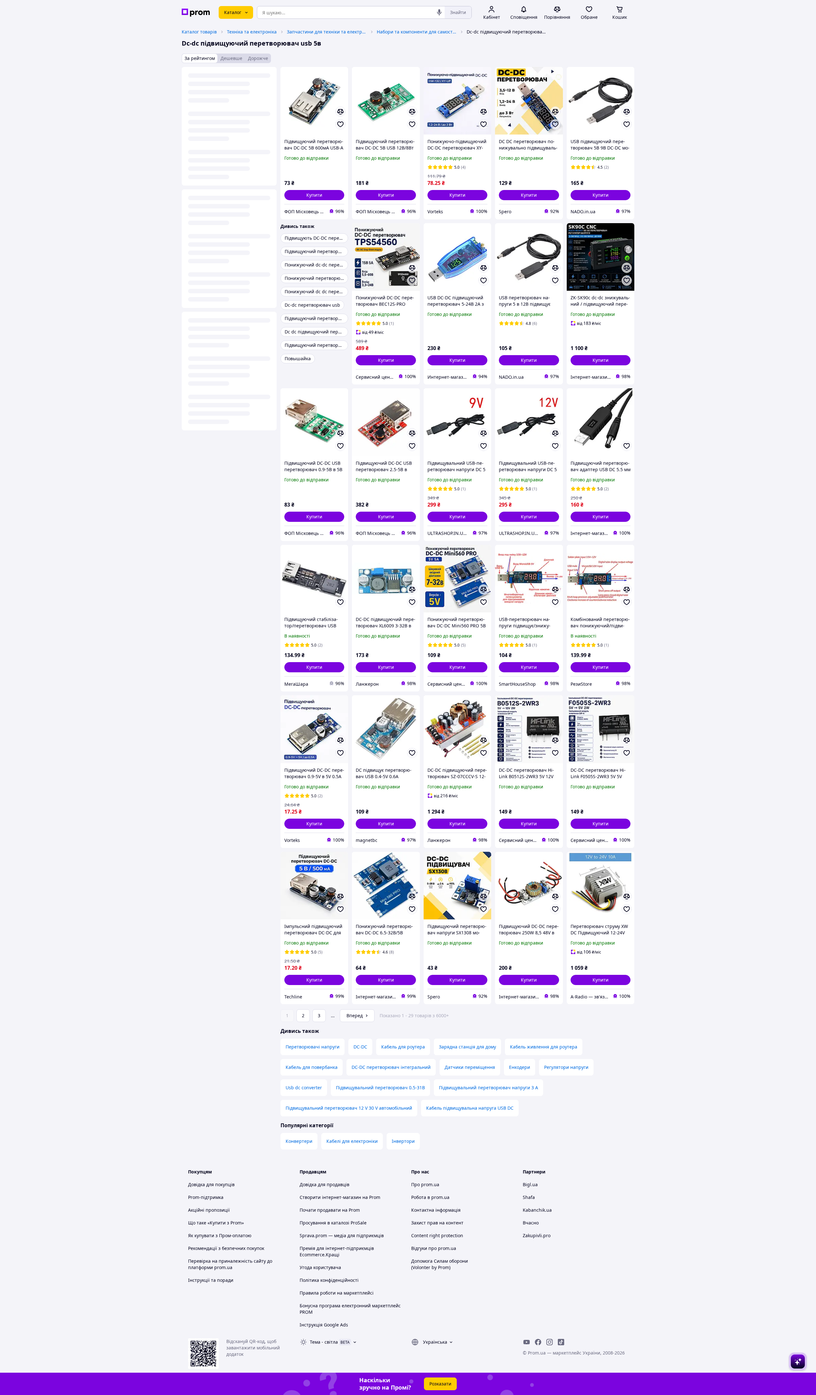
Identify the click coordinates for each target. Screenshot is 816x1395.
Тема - (324, 1342)
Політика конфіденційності (329, 1280)
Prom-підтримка (205, 1197)
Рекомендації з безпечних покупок (226, 1248)
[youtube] (526, 1342)
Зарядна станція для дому (467, 1047)
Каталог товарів (199, 32)
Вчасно (531, 1223)
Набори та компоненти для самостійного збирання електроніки (416, 32)
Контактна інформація (436, 1210)
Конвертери (299, 1141)
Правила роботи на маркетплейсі (337, 1293)
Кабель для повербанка (312, 1067)
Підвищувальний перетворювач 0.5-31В (380, 1088)
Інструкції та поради (210, 1280)
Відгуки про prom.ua (433, 1248)
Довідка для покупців (211, 1184)
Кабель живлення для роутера (543, 1047)
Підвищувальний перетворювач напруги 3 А (488, 1088)
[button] (314, 195)
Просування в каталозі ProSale (333, 1223)
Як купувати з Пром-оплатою (219, 1235)
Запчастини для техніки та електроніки (327, 32)
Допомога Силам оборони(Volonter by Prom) (439, 1264)
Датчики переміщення (470, 1067)
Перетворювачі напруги (312, 1047)
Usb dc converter (304, 1088)
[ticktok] (561, 1342)
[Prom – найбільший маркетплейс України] (196, 13)
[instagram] (549, 1342)
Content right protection (437, 1235)
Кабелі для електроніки (352, 1141)
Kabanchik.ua (537, 1210)
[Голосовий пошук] (439, 12)
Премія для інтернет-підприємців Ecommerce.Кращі (337, 1251)
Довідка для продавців (324, 1184)
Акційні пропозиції (209, 1210)
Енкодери (519, 1067)
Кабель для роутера (403, 1047)
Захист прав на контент (437, 1223)
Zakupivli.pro (536, 1235)
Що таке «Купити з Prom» (216, 1223)
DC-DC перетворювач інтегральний (391, 1067)
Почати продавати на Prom (330, 1210)
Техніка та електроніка (252, 32)
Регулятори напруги (566, 1067)
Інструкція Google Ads (324, 1325)
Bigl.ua (530, 1184)
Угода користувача (320, 1267)
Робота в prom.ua (430, 1197)
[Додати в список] (340, 124)
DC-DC (360, 1047)
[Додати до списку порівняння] (340, 111)
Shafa (529, 1197)
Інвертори (403, 1141)
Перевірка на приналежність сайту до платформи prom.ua (230, 1264)
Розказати (440, 1384)
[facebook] (538, 1342)
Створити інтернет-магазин (330, 1197)
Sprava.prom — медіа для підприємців (342, 1235)
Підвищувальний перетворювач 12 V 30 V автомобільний (349, 1108)
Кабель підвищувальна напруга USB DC (470, 1108)
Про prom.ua (425, 1184)
